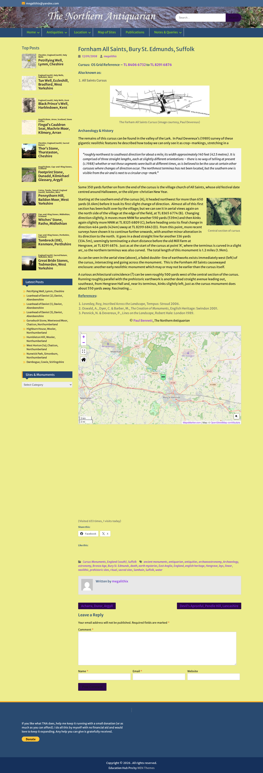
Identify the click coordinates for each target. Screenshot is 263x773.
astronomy (84, 566)
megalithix (110, 56)
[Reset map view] (83, 360)
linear (228, 566)
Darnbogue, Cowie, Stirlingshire (45, 362)
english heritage (194, 566)
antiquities (190, 562)
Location (80, 32)
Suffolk (132, 562)
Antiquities (55, 32)
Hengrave (212, 566)
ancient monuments (155, 562)
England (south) (117, 562)
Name (83, 671)
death (133, 566)
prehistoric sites (99, 570)
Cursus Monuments (94, 562)
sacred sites (125, 570)
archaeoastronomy (210, 562)
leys (221, 566)
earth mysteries (148, 566)
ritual (113, 570)
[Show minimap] (236, 416)
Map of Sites (107, 32)
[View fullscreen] (83, 351)
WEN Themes (146, 768)
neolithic (83, 570)
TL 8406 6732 (134, 65)
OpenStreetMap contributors (225, 422)
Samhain (139, 570)
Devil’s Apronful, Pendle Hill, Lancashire (209, 606)
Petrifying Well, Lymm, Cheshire (45, 291)
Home (31, 32)
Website (192, 671)
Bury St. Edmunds (118, 566)
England (179, 566)
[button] (163, 377)
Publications (135, 32)
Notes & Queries (166, 32)
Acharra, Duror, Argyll (97, 606)
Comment (85, 629)
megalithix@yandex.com (42, 3)
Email (137, 671)
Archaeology (230, 562)
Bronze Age (99, 566)
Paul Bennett (143, 320)
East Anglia (165, 566)
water (158, 570)
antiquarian (176, 562)
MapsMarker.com (192, 422)
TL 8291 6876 (161, 65)
